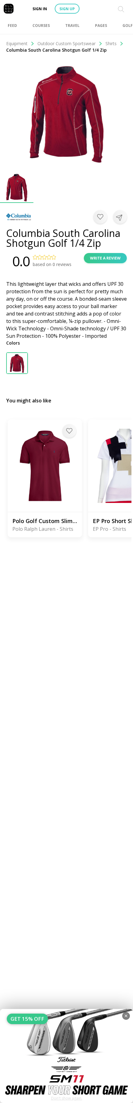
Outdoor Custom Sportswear (66, 43)
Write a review (105, 258)
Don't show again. (66, 1098)
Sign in (39, 8)
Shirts (111, 43)
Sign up (67, 8)
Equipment (17, 43)
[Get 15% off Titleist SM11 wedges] (66, 1056)
